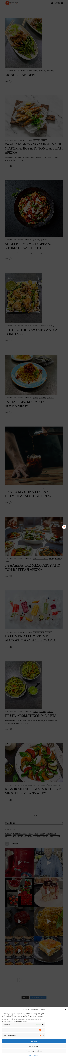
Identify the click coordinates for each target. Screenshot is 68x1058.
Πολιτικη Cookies (33, 1055)
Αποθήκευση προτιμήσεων (34, 1051)
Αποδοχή (34, 1041)
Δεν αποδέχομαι (34, 1046)
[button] (65, 1009)
